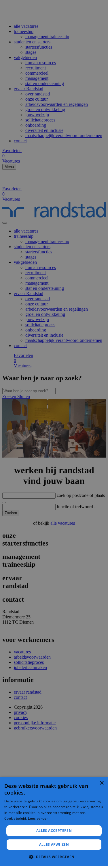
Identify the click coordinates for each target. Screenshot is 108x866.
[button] (53, 856)
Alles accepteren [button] (54, 830)
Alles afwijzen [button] (54, 844)
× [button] (101, 783)
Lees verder (38, 818)
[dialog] (54, 821)
